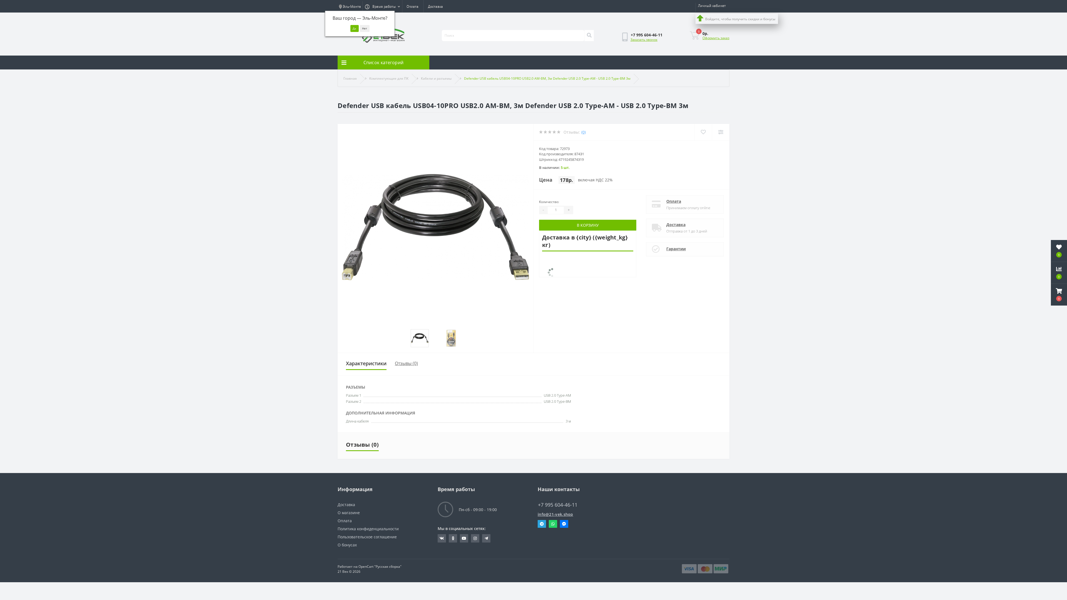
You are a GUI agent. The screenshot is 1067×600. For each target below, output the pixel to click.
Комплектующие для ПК (388, 78)
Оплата (412, 6)
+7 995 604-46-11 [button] (557, 505)
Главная (350, 78)
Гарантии (676, 248)
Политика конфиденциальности (368, 528)
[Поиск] (589, 35)
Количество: (549, 201)
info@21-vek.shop (555, 514)
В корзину (588, 225)
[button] (1059, 295)
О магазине (349, 512)
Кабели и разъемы (436, 78)
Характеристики (366, 363)
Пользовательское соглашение (367, 536)
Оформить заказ (715, 38)
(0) (583, 132)
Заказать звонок (643, 39)
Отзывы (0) (406, 363)
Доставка (435, 6)
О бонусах (347, 545)
